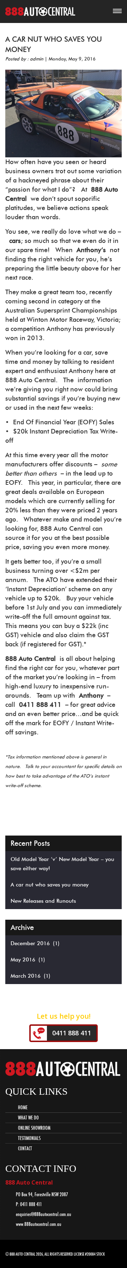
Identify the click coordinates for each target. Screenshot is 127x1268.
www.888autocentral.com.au (38, 1224)
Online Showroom (34, 1128)
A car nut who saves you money (50, 885)
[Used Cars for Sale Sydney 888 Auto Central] (40, 12)
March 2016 (26, 976)
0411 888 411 (71, 1033)
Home (23, 1107)
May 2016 (23, 959)
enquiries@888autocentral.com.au (43, 1214)
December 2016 (30, 943)
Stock (100, 1254)
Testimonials (29, 1138)
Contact (25, 1148)
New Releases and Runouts (43, 901)
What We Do (28, 1118)
